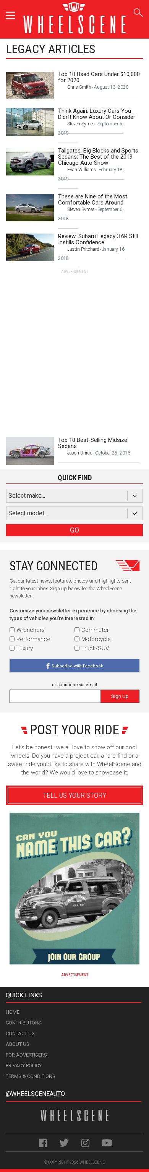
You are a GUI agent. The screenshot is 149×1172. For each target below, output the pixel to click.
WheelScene (92, 1162)
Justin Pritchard (83, 249)
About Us (17, 1044)
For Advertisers (26, 1055)
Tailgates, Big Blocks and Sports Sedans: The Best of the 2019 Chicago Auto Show (98, 156)
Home (12, 1012)
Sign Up (120, 696)
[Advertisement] (74, 349)
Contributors (23, 1023)
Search (138, 11)
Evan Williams (81, 169)
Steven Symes (81, 124)
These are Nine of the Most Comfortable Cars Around (92, 199)
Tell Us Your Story (74, 795)
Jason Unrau (79, 453)
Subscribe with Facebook (77, 666)
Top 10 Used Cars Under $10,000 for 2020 (99, 77)
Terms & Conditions (30, 1076)
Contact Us (20, 1033)
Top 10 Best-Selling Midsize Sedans (92, 443)
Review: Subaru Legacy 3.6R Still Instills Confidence (98, 239)
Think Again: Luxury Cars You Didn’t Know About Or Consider (96, 113)
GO (74, 530)
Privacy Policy (24, 1065)
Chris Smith (79, 87)
